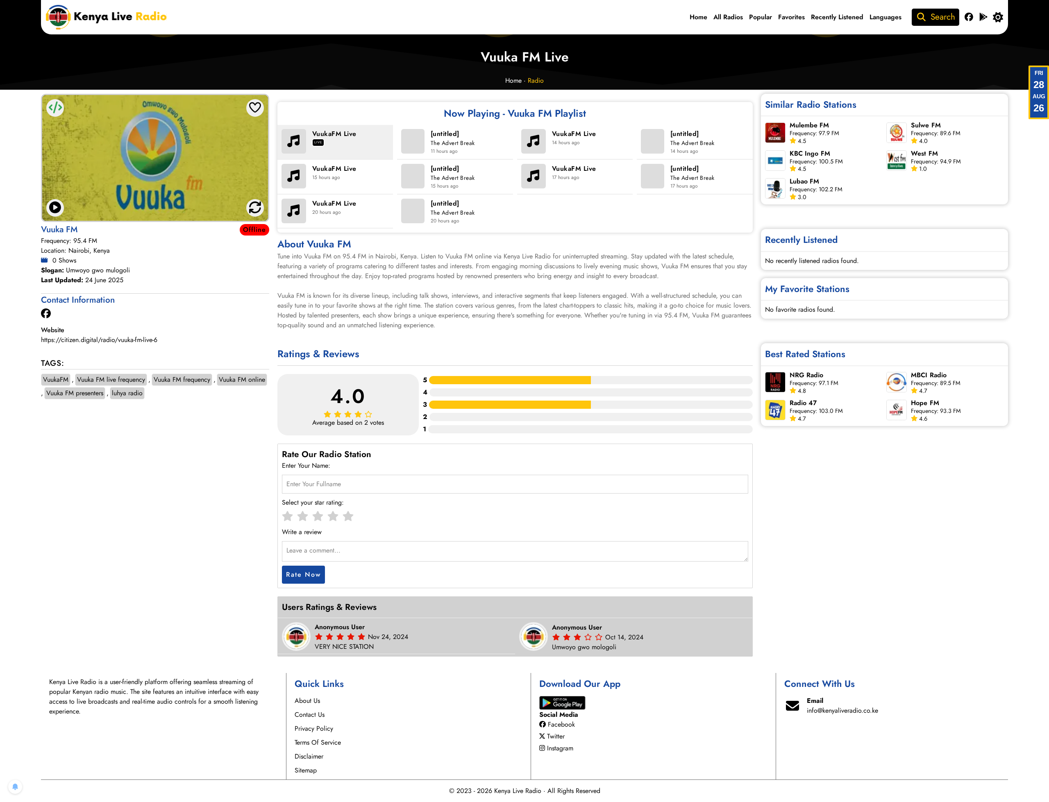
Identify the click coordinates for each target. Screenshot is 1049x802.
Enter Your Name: (306, 465)
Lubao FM (805, 181)
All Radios (728, 17)
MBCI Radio (929, 375)
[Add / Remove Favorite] (255, 108)
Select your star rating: (313, 502)
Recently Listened (837, 17)
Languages (885, 17)
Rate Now (303, 574)
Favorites (791, 17)
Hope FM (925, 403)
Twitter (556, 736)
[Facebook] (46, 313)
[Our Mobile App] (983, 17)
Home (698, 17)
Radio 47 (803, 403)
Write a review (302, 532)
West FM (924, 153)
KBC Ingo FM (810, 153)
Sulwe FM (926, 125)
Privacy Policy (314, 728)
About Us (307, 701)
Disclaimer (309, 756)
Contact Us (310, 714)
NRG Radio (807, 375)
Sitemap (306, 770)
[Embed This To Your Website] (55, 108)
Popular (760, 17)
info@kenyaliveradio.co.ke (842, 710)
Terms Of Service (318, 742)
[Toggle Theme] (998, 17)
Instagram (560, 748)
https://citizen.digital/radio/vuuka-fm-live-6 (99, 340)
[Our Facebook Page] (968, 17)
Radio (536, 80)
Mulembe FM (809, 125)
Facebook (561, 724)
